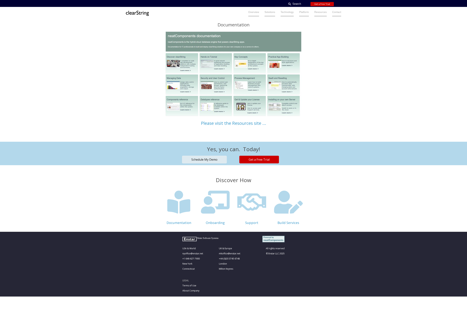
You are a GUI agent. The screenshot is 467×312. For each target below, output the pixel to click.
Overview (253, 12)
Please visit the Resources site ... (233, 123)
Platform (304, 12)
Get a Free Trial (322, 4)
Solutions (270, 12)
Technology (287, 12)
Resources (320, 12)
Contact (336, 12)
